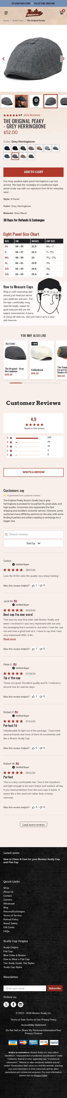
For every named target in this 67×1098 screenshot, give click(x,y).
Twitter (6, 1004)
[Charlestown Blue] (7, 148)
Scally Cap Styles (12, 967)
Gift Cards (8, 927)
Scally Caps (18, 20)
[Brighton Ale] (39, 148)
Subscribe (55, 988)
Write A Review (33, 472)
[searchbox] (33, 534)
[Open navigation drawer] (6, 13)
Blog (5, 907)
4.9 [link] (20, 115)
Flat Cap (8, 951)
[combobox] (33, 543)
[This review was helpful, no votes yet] (33, 748)
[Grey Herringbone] (15, 156)
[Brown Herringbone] (23, 156)
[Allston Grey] (47, 148)
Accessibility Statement (33, 1025)
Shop (6, 887)
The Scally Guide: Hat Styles (18, 963)
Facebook (13, 1004)
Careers (7, 899)
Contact (7, 895)
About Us (8, 891)
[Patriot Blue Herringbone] (7, 156)
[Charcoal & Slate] (23, 148)
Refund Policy (10, 919)
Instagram (20, 1004)
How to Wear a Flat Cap (16, 959)
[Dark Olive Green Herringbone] (31, 156)
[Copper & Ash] (31, 148)
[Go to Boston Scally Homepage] (34, 13)
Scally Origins (10, 947)
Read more (9, 639)
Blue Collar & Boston (14, 955)
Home (6, 20)
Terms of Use (33, 1019)
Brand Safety (10, 923)
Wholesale (9, 903)
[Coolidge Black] (15, 148)
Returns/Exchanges (14, 911)
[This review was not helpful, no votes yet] (41, 585)
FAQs (6, 931)
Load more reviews (33, 824)
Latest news (11, 853)
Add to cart (33, 172)
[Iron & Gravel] (55, 148)
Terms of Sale (18, 1019)
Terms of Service (12, 915)
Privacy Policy (48, 1019)
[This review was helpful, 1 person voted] (33, 585)
